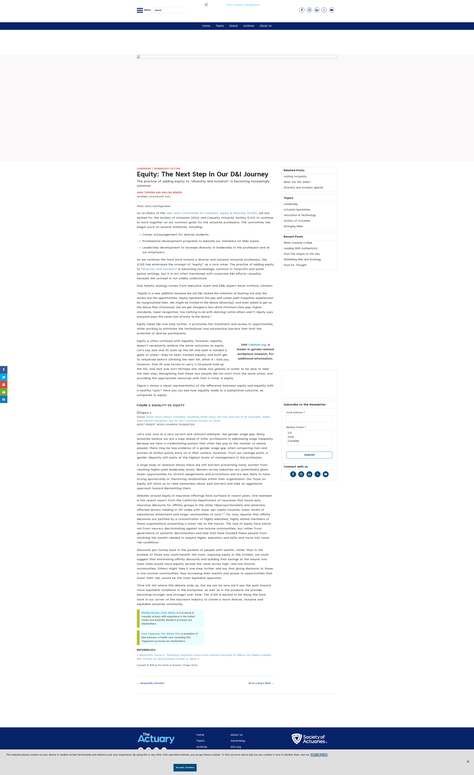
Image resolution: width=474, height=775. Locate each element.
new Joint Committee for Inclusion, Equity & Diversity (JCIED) (211, 213)
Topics (220, 26)
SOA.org (236, 747)
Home (206, 26)
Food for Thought (295, 265)
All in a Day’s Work (261, 683)
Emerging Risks (293, 226)
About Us (266, 26)
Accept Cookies (185, 767)
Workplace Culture (167, 169)
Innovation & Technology (300, 215)
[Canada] (309, 441)
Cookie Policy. (319, 755)
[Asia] (309, 437)
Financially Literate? (150, 683)
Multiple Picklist (296, 427)
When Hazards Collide (298, 243)
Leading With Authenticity (301, 248)
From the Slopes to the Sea (302, 254)
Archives (248, 26)
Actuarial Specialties (297, 209)
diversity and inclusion (158, 269)
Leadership (144, 169)
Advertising (238, 741)
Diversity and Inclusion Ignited (303, 187)
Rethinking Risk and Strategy (302, 259)
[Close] (468, 762)
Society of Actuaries (297, 221)
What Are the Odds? (297, 182)
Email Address (295, 413)
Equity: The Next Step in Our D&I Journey (202, 175)
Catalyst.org (257, 344)
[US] (309, 433)
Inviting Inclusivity (295, 176)
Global (233, 26)
